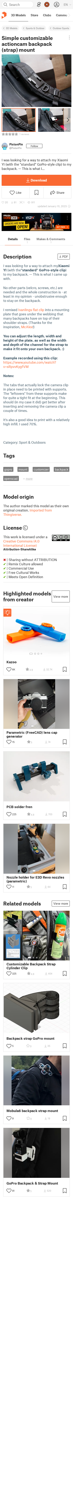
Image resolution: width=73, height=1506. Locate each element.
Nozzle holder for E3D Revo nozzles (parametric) (35, 879)
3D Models (11, 28)
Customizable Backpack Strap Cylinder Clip (31, 966)
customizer (41, 469)
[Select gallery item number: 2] (35, 654)
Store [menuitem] (34, 15)
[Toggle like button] (8, 669)
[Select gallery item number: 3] (38, 654)
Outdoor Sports (61, 28)
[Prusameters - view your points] (46, 4)
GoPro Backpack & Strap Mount (32, 1183)
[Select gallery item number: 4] (41, 654)
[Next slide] (67, 120)
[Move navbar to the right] (69, 15)
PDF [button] (65, 256)
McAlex (27, 327)
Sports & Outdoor (35, 28)
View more (60, 596)
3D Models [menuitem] (18, 15)
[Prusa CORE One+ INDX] (36, 222)
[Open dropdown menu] (69, 37)
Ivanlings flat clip (31, 310)
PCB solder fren (19, 807)
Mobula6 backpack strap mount (32, 1111)
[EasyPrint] (39, 4)
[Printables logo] (4, 15)
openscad (11, 478)
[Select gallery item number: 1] (31, 654)
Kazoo (11, 662)
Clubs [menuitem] (47, 15)
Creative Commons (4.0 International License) (21, 545)
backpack (61, 469)
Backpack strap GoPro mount (30, 1038)
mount (22, 469)
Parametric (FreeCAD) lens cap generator (31, 734)
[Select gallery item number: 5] (43, 957)
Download (39, 180)
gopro (8, 469)
